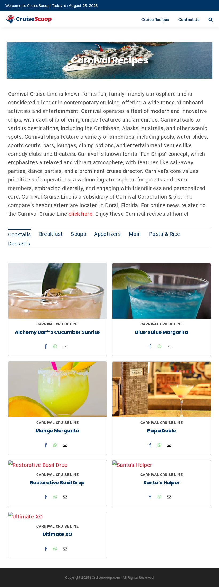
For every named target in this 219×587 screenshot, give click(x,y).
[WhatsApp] (55, 346)
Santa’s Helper (161, 483)
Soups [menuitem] (78, 233)
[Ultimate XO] (25, 516)
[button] (211, 19)
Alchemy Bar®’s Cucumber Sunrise (57, 332)
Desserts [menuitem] (19, 243)
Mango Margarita (57, 431)
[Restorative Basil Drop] (38, 464)
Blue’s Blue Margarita (161, 332)
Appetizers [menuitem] (107, 233)
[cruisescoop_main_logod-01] (34, 17)
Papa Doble (161, 431)
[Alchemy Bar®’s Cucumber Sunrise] (57, 267)
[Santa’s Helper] (132, 464)
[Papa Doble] (161, 365)
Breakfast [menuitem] (51, 233)
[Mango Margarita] (57, 365)
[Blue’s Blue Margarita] (161, 267)
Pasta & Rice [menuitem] (164, 233)
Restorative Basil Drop (57, 483)
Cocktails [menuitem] (19, 234)
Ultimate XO (57, 535)
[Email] (65, 346)
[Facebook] (46, 346)
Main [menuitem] (135, 233)
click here (80, 213)
